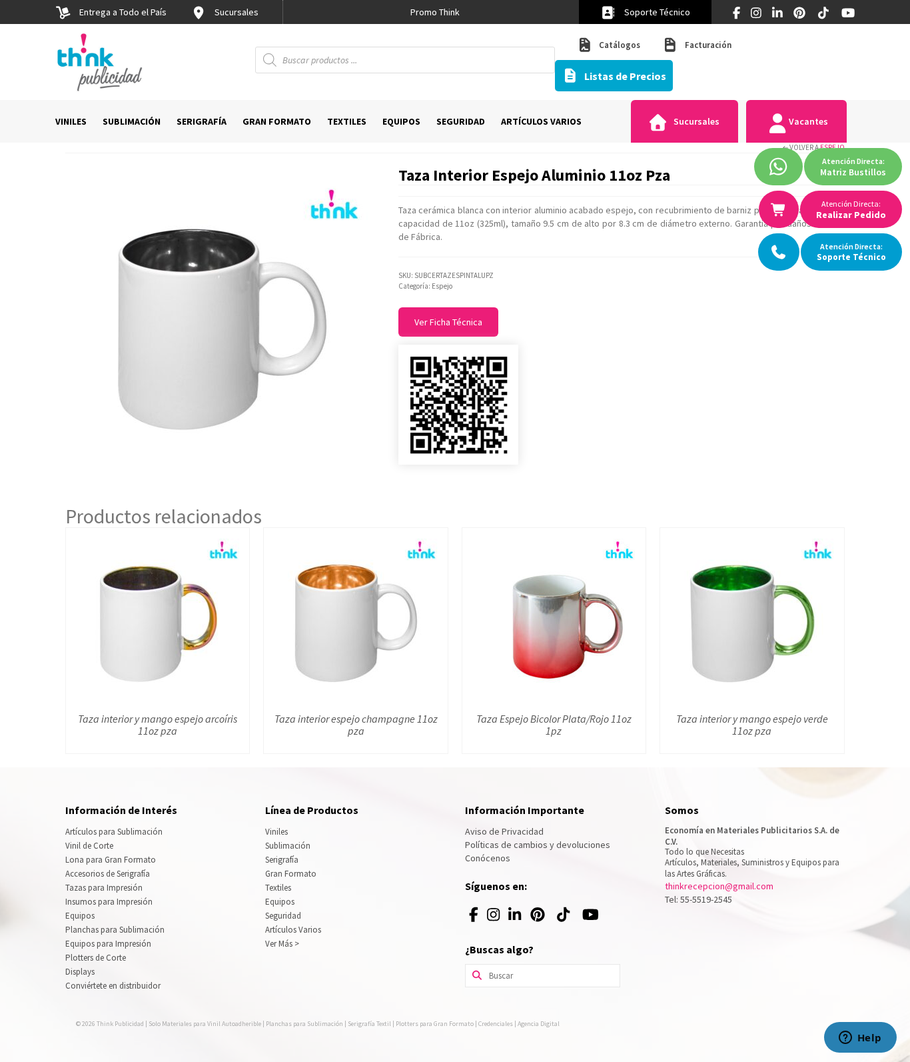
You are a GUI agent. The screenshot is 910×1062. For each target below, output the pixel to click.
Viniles (276, 831)
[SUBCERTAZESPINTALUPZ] (221, 319)
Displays (80, 971)
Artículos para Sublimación (114, 831)
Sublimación (287, 845)
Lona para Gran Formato (110, 859)
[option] (435, 12)
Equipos (80, 915)
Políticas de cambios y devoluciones (537, 845)
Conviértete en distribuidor (113, 985)
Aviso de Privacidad (504, 831)
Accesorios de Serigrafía (107, 873)
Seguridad (283, 915)
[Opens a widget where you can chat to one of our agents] (860, 1038)
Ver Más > (282, 943)
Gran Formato (290, 873)
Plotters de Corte (95, 957)
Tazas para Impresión (104, 887)
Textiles (278, 887)
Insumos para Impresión (109, 901)
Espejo (832, 147)
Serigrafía (281, 859)
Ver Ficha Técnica (448, 322)
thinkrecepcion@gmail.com (719, 886)
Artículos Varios (293, 929)
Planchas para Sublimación (115, 929)
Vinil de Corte (89, 845)
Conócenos (487, 858)
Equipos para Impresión (108, 943)
